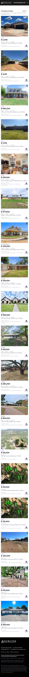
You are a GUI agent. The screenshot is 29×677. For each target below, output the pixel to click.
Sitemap (16, 661)
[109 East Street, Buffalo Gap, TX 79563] (14, 439)
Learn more (7, 14)
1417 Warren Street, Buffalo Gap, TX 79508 (12, 146)
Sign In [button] (23, 2)
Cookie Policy (18, 660)
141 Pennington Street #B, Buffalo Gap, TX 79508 (14, 180)
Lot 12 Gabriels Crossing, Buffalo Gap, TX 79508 (13, 524)
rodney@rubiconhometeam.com (18, 649)
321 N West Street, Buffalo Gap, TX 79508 (12, 593)
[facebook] (1, 674)
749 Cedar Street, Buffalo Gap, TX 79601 (11, 353)
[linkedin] (4, 674)
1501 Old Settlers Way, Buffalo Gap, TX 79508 (12, 249)
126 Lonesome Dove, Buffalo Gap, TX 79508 (12, 77)
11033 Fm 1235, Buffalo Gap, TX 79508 (10, 421)
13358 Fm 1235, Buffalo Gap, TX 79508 (11, 215)
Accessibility (20, 661)
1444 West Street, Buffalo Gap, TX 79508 (11, 318)
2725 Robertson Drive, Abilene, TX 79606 (12, 387)
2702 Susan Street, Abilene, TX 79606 (11, 284)
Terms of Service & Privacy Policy (7, 660)
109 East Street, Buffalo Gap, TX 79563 (11, 456)
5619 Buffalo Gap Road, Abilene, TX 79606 (12, 559)
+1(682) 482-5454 (5, 649)
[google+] (7, 674)
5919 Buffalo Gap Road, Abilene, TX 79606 (12, 628)
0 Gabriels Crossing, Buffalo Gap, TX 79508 (12, 490)
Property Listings (10, 661)
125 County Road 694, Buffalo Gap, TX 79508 (12, 112)
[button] (6, 2)
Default (24, 11)
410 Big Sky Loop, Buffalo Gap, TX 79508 (11, 43)
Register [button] (17, 2)
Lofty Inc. (8, 658)
